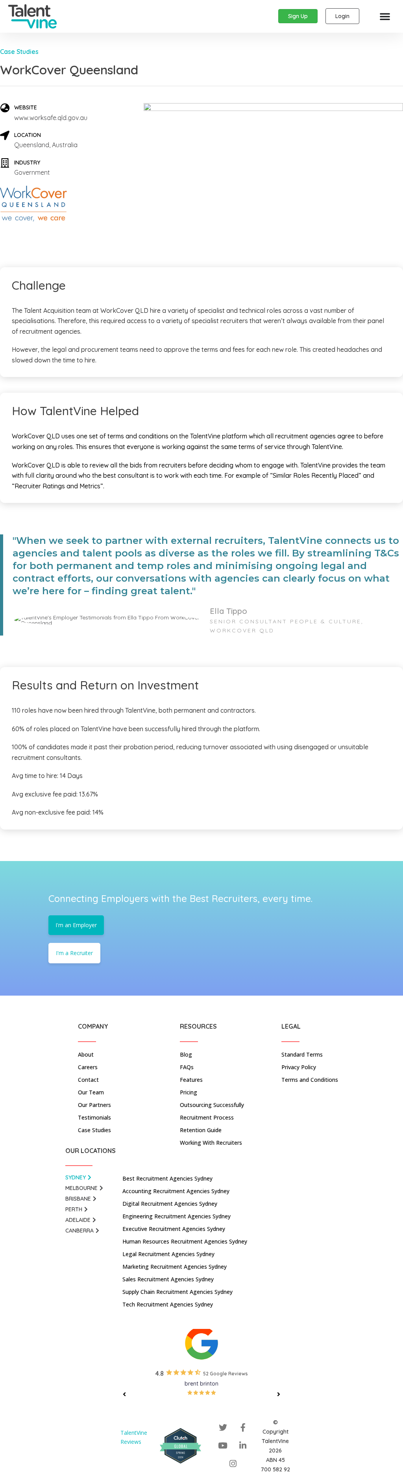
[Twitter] (222, 1427)
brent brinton (201, 1383)
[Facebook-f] (243, 1427)
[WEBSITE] (4, 108)
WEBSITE (25, 107)
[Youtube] (222, 1446)
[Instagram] (233, 1464)
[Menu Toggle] (384, 16)
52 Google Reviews (225, 1374)
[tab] (90, 1179)
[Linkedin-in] (243, 1446)
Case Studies (19, 51)
